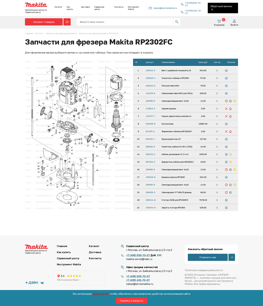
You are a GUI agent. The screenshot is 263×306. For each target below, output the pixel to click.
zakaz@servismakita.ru (165, 8)
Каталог (58, 7)
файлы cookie (101, 293)
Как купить (70, 8)
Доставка (85, 7)
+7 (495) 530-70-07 (138, 255)
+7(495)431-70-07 (193, 11)
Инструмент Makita (133, 8)
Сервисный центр (99, 8)
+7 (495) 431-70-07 (138, 280)
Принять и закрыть (131, 300)
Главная (62, 246)
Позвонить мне (207, 257)
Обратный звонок (221, 6)
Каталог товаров (43, 21)
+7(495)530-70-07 (193, 4)
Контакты (118, 7)
